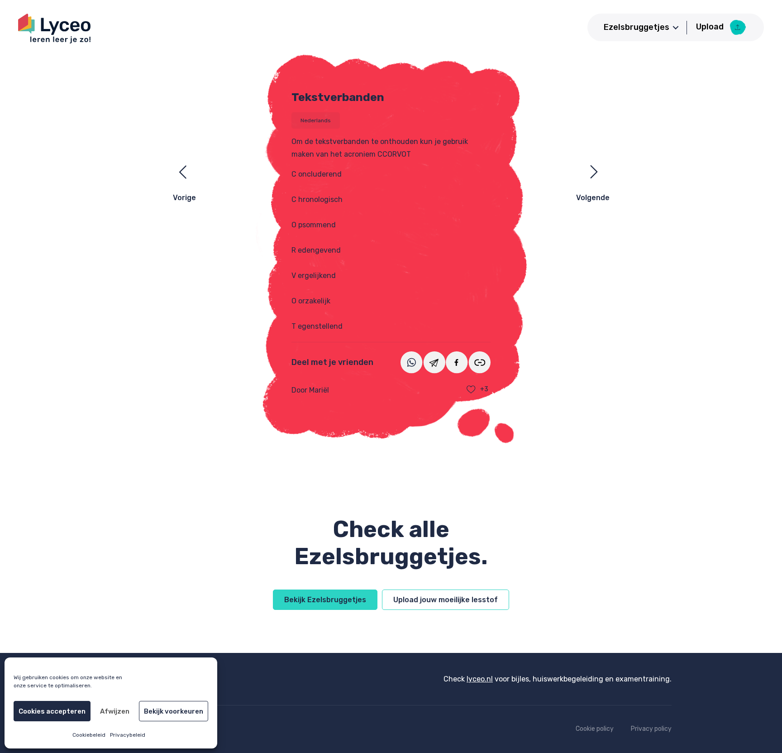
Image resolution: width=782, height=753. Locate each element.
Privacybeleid (127, 735)
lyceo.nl (480, 679)
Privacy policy (651, 729)
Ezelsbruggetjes (636, 27)
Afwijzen (114, 711)
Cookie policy (595, 729)
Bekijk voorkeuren (173, 711)
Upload (710, 27)
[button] (675, 27)
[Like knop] (471, 389)
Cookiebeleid (88, 735)
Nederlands (315, 120)
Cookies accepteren (52, 711)
